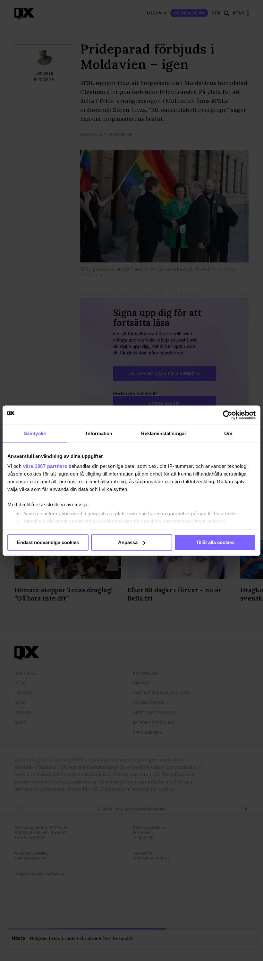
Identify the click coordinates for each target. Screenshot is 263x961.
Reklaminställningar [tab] (163, 433)
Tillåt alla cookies (215, 542)
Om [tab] (228, 433)
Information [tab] (99, 433)
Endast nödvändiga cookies (48, 542)
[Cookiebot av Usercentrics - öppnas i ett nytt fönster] (227, 415)
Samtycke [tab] (35, 433)
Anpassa (128, 542)
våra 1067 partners (45, 466)
